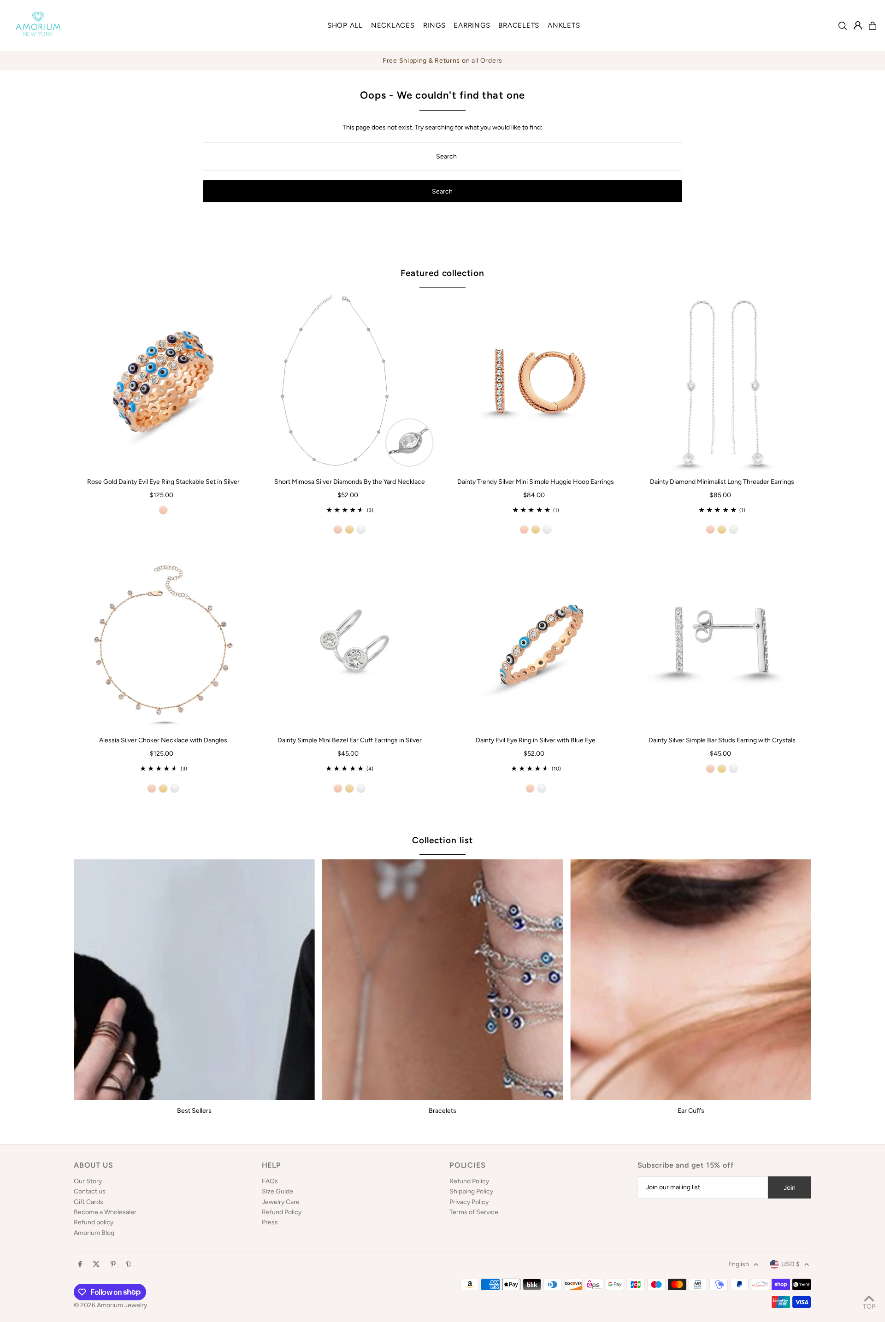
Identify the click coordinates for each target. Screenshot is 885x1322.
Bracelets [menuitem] (518, 25)
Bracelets (442, 1111)
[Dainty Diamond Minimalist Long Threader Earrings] (721, 381)
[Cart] (872, 26)
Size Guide (277, 1191)
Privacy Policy (469, 1202)
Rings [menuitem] (434, 25)
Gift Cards (88, 1202)
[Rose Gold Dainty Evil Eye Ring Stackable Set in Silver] (163, 381)
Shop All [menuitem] (345, 25)
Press (270, 1222)
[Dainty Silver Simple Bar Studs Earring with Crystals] (721, 640)
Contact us (90, 1191)
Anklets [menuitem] (564, 25)
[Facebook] (80, 1265)
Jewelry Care (281, 1202)
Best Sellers (194, 1111)
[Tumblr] (128, 1265)
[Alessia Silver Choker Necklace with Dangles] (163, 640)
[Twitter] (96, 1265)
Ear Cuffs (691, 1111)
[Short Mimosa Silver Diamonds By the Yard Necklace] (349, 381)
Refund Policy (281, 1212)
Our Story (88, 1181)
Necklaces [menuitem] (393, 25)
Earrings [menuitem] (472, 25)
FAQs (270, 1181)
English (738, 1264)
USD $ (790, 1264)
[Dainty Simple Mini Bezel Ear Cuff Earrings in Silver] (349, 640)
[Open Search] (842, 26)
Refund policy (93, 1222)
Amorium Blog (94, 1233)
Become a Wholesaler (105, 1212)
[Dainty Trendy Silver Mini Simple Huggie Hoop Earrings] (535, 381)
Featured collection (442, 273)
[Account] (858, 25)
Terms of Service (473, 1212)
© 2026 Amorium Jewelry (110, 1305)
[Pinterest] (113, 1265)
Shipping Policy (471, 1191)
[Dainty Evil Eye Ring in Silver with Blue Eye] (535, 640)
